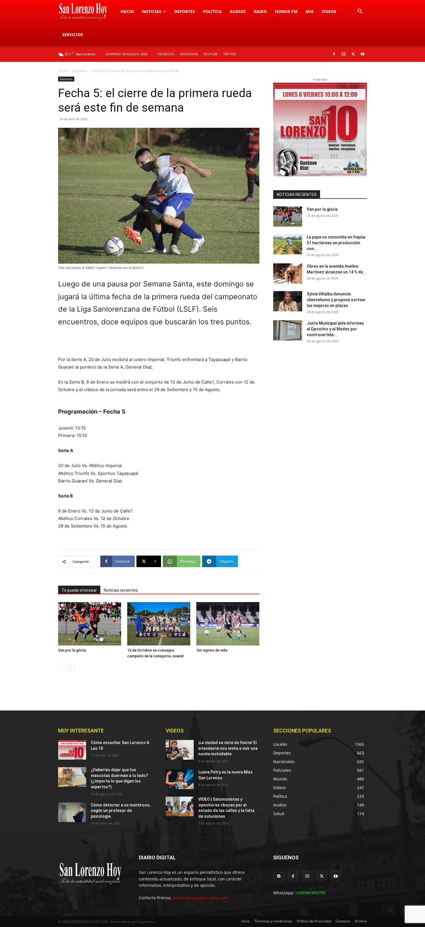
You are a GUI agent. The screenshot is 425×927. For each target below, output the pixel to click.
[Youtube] (362, 54)
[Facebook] (334, 54)
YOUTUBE (210, 54)
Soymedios (147, 921)
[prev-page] (61, 667)
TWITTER (229, 54)
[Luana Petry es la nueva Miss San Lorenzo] (180, 779)
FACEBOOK (166, 54)
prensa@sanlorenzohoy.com (200, 897)
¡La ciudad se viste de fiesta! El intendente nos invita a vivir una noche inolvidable (228, 748)
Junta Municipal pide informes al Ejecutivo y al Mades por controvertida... (335, 329)
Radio (260, 11)
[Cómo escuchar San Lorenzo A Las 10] (72, 750)
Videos (328, 11)
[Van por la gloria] (89, 623)
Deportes (184, 11)
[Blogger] (278, 876)
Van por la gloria (72, 650)
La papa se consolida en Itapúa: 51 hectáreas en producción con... (336, 243)
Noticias (151, 11)
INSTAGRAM (189, 54)
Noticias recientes (121, 590)
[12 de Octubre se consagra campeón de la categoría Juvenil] (158, 623)
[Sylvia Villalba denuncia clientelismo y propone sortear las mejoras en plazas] (287, 301)
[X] (353, 54)
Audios (238, 11)
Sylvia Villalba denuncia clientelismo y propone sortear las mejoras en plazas (336, 300)
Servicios (72, 34)
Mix (309, 11)
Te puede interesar (79, 590)
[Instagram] (343, 54)
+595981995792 (310, 892)
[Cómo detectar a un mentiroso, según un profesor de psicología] (72, 812)
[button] (360, 12)
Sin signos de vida (211, 650)
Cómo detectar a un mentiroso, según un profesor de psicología (120, 811)
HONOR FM (286, 11)
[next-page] (71, 667)
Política (212, 11)
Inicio (127, 11)
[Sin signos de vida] (227, 623)
